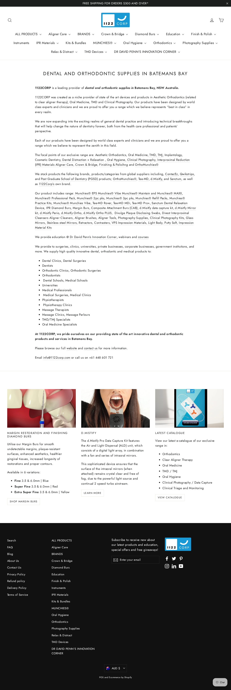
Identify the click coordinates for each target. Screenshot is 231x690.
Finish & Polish (202, 34)
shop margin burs (23, 501)
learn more (92, 493)
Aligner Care (58, 34)
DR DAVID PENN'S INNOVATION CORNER (145, 51)
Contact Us (14, 567)
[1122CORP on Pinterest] (181, 558)
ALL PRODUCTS (27, 34)
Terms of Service (17, 595)
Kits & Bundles (76, 43)
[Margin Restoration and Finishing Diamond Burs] (41, 408)
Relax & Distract (63, 51)
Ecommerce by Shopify (120, 677)
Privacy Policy (16, 574)
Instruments (21, 43)
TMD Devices (94, 51)
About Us (13, 561)
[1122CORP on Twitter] (174, 558)
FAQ (10, 547)
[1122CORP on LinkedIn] (174, 565)
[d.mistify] (115, 408)
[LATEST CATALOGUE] (189, 408)
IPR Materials (46, 43)
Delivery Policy (16, 588)
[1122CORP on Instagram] (167, 565)
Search (11, 540)
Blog (10, 554)
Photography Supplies (199, 43)
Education (173, 34)
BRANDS (84, 34)
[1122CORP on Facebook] (167, 558)
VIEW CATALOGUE (170, 497)
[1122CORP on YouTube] (181, 565)
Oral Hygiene (133, 43)
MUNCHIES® (103, 43)
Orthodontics (163, 43)
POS (101, 677)
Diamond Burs (145, 34)
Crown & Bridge (113, 34)
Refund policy (16, 581)
